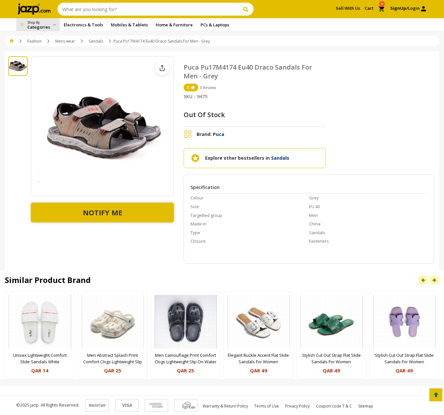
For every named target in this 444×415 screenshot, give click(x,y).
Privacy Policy (297, 406)
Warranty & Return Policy (225, 406)
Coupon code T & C (334, 406)
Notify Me (102, 212)
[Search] (246, 9)
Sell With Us (348, 8)
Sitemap (365, 406)
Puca (218, 134)
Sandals (96, 41)
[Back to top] (435, 394)
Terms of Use (266, 406)
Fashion (34, 41)
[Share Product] (162, 68)
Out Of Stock (204, 114)
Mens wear (65, 41)
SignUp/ (399, 8)
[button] (12, 41)
